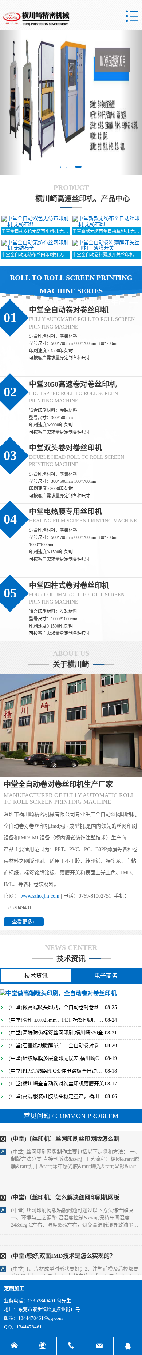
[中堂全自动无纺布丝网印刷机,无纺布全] (35, 244)
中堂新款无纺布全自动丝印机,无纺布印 (106, 231)
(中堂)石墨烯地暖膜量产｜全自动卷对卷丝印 (57, 1045)
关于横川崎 (71, 664)
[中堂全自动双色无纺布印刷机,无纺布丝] (35, 221)
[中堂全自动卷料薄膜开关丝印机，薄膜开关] (106, 244)
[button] (10, 102)
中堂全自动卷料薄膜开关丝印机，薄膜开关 (106, 254)
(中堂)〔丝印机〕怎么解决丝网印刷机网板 (65, 1184)
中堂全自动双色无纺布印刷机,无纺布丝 (35, 231)
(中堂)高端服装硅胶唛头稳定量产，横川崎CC (57, 1096)
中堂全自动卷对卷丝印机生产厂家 (58, 784)
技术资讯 (71, 959)
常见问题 (71, 1116)
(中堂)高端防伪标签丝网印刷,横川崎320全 (56, 1033)
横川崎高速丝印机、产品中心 (82, 199)
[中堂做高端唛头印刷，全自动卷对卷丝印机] (58, 993)
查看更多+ (23, 922)
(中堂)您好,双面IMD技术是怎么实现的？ (63, 1243)
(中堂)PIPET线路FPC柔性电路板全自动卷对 (57, 1071)
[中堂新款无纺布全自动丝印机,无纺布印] (106, 221)
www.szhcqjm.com (39, 896)
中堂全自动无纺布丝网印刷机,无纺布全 (35, 254)
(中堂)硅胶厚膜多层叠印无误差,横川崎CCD (57, 1058)
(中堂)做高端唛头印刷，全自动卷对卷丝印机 (57, 1007)
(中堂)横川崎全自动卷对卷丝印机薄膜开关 (56, 1083)
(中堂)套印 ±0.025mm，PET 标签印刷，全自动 (57, 1020)
